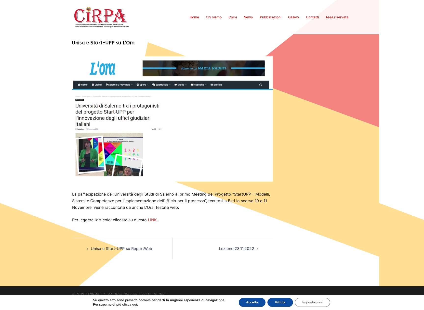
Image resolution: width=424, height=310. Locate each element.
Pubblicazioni (270, 17)
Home (194, 17)
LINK (152, 219)
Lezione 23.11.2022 (236, 248)
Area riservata (337, 17)
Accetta (252, 302)
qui (134, 304)
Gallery (293, 17)
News (248, 17)
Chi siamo (214, 17)
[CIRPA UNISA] (102, 16)
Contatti (312, 17)
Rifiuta (280, 302)
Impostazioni (312, 302)
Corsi (232, 17)
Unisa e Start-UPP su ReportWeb (121, 248)
